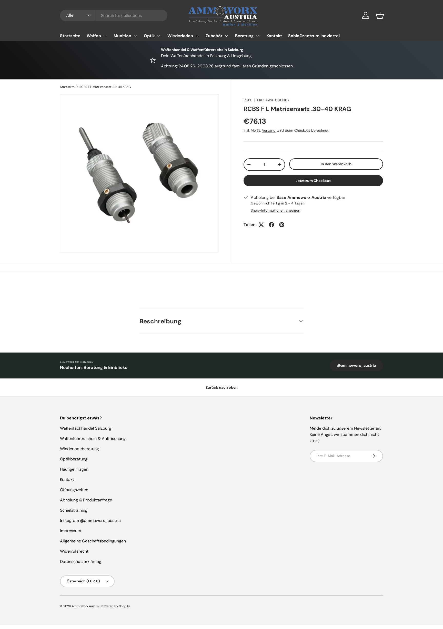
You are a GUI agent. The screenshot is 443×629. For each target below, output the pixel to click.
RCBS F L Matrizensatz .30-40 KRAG (105, 86)
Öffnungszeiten (74, 489)
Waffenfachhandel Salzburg (85, 428)
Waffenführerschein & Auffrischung (93, 438)
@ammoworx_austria (356, 365)
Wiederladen (180, 35)
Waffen (94, 35)
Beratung (244, 35)
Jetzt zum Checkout (313, 180)
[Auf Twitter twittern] (261, 225)
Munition (122, 35)
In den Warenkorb (336, 164)
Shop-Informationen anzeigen (275, 210)
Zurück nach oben (222, 387)
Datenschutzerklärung (80, 561)
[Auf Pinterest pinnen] (282, 225)
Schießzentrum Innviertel (314, 35)
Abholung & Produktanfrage (86, 500)
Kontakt (274, 35)
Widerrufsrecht (74, 551)
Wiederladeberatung (79, 448)
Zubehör (214, 35)
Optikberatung (73, 459)
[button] (380, 15)
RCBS (248, 100)
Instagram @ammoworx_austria (90, 520)
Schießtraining (73, 510)
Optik (149, 35)
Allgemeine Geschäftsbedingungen (93, 541)
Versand (269, 130)
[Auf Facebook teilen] (271, 225)
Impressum (70, 530)
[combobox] (113, 15)
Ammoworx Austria (85, 606)
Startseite (70, 35)
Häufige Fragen (74, 469)
